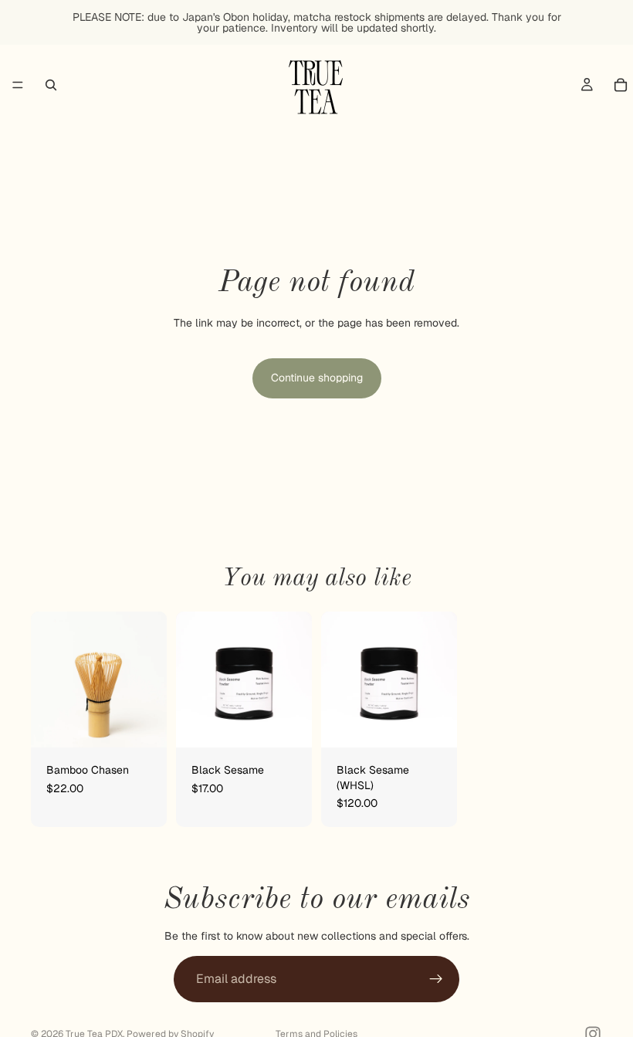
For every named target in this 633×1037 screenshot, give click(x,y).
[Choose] (433, 723)
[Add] (143, 723)
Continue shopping (317, 378)
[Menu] (18, 85)
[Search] (51, 85)
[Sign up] (436, 979)
